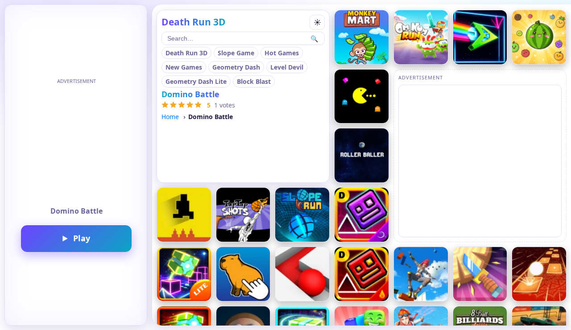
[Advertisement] (76, 142)
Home (170, 116)
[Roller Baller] (361, 155)
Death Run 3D (186, 53)
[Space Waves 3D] (480, 37)
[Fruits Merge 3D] (539, 37)
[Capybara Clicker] (243, 274)
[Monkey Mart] (361, 37)
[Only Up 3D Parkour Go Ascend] (420, 274)
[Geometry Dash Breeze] (361, 214)
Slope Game (236, 53)
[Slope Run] (302, 214)
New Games (184, 67)
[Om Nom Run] (420, 37)
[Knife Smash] (480, 274)
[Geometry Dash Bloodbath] (361, 274)
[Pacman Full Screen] (361, 96)
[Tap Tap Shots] (243, 214)
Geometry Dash (236, 67)
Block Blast (254, 81)
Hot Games (282, 53)
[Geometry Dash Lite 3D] (184, 274)
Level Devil (286, 67)
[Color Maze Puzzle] (302, 274)
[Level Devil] (184, 214)
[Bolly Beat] (539, 274)
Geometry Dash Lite (196, 81)
